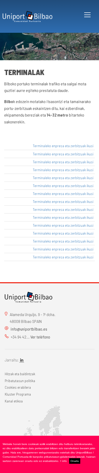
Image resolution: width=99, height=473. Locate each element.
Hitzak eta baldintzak (20, 374)
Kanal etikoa (14, 401)
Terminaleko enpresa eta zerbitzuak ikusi (63, 145)
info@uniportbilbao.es (29, 328)
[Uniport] (28, 296)
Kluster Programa (18, 394)
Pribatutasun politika (20, 380)
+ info (63, 461)
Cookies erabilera (18, 387)
